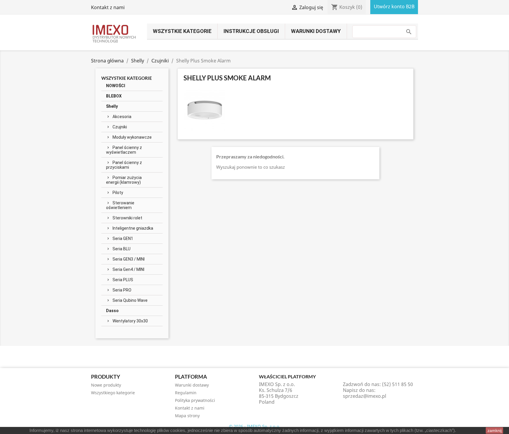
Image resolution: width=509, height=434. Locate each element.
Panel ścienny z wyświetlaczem (124, 150)
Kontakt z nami (108, 7)
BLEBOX (114, 96)
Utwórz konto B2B (394, 6)
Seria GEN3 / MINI (129, 259)
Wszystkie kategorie (182, 31)
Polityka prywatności (195, 400)
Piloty (118, 192)
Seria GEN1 (123, 238)
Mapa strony (187, 415)
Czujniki (120, 127)
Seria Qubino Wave (130, 300)
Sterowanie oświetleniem (120, 205)
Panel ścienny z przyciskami (124, 165)
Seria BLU (121, 248)
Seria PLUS (123, 279)
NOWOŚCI (115, 85)
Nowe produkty (106, 385)
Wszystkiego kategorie (113, 392)
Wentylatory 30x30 (130, 321)
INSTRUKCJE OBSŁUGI (251, 31)
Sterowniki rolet (127, 218)
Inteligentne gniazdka (133, 228)
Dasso (112, 310)
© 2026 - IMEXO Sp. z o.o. (254, 426)
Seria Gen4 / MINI (128, 269)
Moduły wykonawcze (132, 137)
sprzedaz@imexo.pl (364, 396)
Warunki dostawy (316, 31)
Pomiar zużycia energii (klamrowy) (124, 180)
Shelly (112, 106)
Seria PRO (122, 290)
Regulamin (185, 392)
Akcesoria (122, 116)
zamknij (494, 430)
